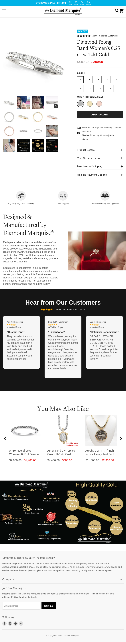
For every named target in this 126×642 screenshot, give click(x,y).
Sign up (48, 605)
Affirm (112, 135)
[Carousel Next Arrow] (121, 438)
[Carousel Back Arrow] (5, 438)
